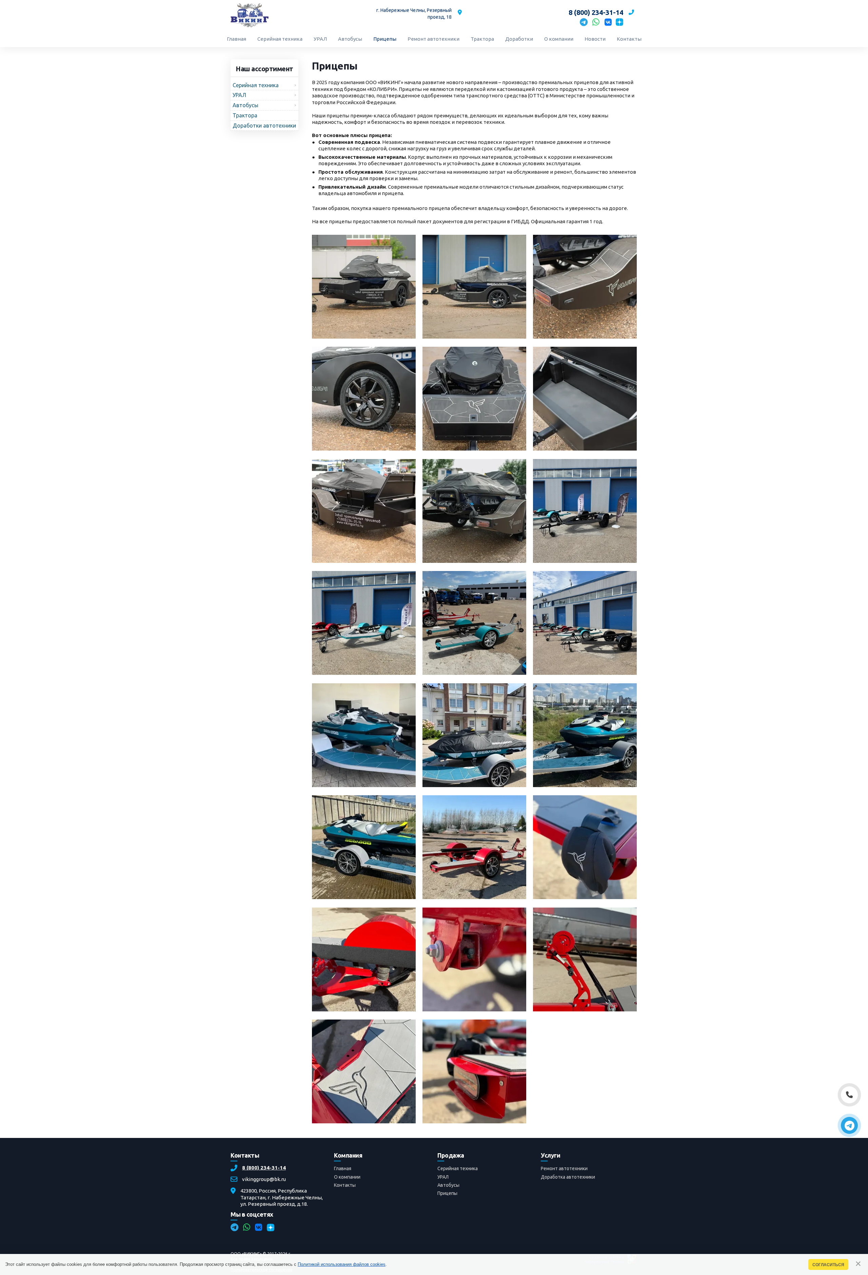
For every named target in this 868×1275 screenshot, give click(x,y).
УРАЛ (443, 1177)
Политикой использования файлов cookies (342, 1264)
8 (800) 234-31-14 (264, 1168)
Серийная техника (457, 1169)
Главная (342, 1169)
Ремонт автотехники (564, 1169)
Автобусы (448, 1185)
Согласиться (828, 1264)
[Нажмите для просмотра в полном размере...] (364, 337)
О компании (347, 1177)
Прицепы (447, 1193)
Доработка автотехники (568, 1177)
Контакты (345, 1185)
